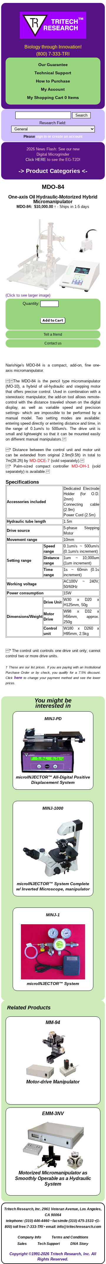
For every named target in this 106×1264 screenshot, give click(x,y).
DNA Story (79, 1244)
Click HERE (36, 159)
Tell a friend (53, 334)
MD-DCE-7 (39, 460)
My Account (53, 89)
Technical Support (52, 72)
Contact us (53, 343)
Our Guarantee (53, 64)
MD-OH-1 (81, 466)
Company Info (29, 1237)
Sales (22, 1244)
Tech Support (48, 1244)
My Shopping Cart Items (53, 97)
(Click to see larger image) (28, 295)
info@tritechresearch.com (79, 1227)
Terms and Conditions (70, 1237)
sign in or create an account (59, 137)
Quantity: (31, 303)
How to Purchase (53, 81)
